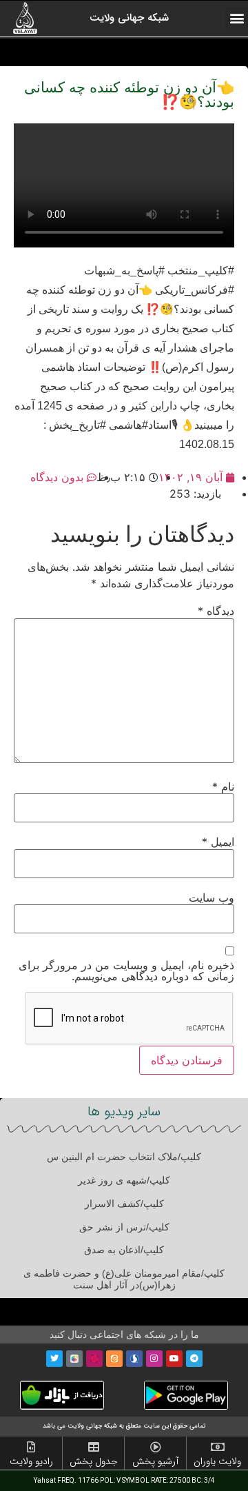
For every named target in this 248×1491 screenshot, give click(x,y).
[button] (236, 18)
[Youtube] (174, 1358)
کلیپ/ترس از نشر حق (124, 1227)
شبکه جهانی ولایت (129, 18)
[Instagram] (154, 1358)
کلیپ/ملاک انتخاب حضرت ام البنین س (124, 1156)
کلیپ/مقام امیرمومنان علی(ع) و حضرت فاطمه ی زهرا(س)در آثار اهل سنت (124, 1279)
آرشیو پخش (155, 1461)
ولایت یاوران (217, 1461)
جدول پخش (94, 1461)
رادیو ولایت (31, 1461)
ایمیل (218, 841)
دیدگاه (216, 610)
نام (223, 786)
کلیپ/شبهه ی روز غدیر (124, 1180)
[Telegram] (194, 1358)
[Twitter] (54, 1358)
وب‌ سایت (211, 897)
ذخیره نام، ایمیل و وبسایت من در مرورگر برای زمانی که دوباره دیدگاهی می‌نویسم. (126, 971)
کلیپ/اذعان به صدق (124, 1249)
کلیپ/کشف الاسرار (124, 1203)
